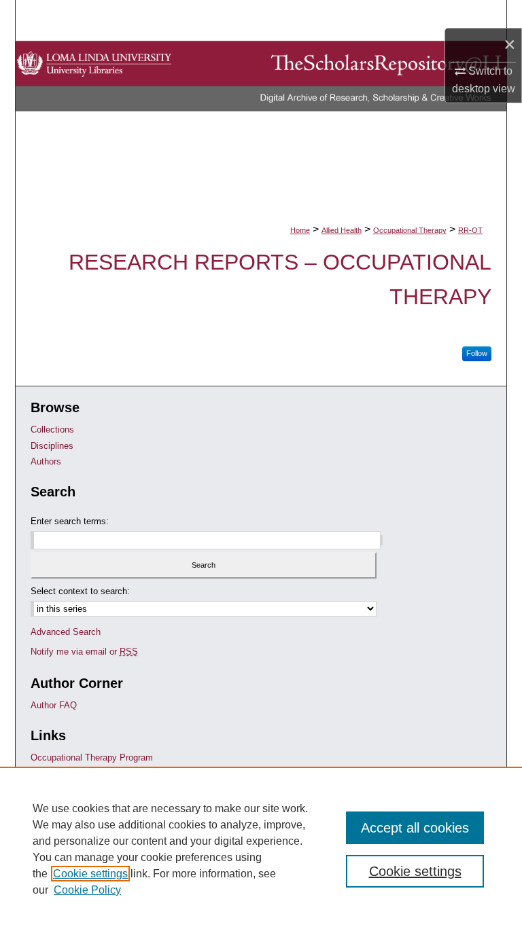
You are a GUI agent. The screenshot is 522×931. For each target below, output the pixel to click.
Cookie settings (90, 873)
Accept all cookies (415, 827)
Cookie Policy (87, 890)
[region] (261, 849)
